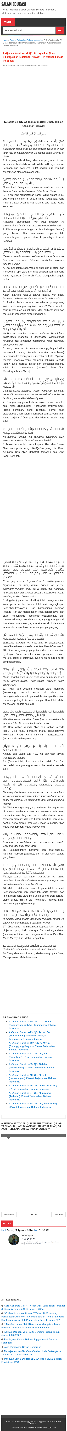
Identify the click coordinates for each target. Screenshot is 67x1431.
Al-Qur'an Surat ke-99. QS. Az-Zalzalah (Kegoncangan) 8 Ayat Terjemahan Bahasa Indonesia (32, 1025)
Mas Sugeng (29, 1427)
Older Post (58, 1214)
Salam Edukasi (13, 4)
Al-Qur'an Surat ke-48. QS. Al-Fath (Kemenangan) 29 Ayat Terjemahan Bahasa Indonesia (33, 1078)
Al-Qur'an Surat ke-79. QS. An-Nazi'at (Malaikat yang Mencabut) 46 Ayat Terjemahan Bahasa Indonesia (29, 1035)
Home (34, 1214)
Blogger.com (50, 1427)
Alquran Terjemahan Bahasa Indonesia (26, 65)
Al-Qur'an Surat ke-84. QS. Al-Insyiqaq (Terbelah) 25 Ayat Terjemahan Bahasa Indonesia (30, 1096)
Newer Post (9, 1214)
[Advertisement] (33, 92)
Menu (9, 22)
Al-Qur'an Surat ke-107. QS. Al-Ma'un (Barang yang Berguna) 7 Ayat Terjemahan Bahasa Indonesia (32, 1046)
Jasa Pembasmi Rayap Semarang (22, 1347)
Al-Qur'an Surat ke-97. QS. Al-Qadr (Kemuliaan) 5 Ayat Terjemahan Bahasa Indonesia (30, 1057)
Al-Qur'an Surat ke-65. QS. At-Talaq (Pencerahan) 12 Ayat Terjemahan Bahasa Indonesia (32, 1067)
